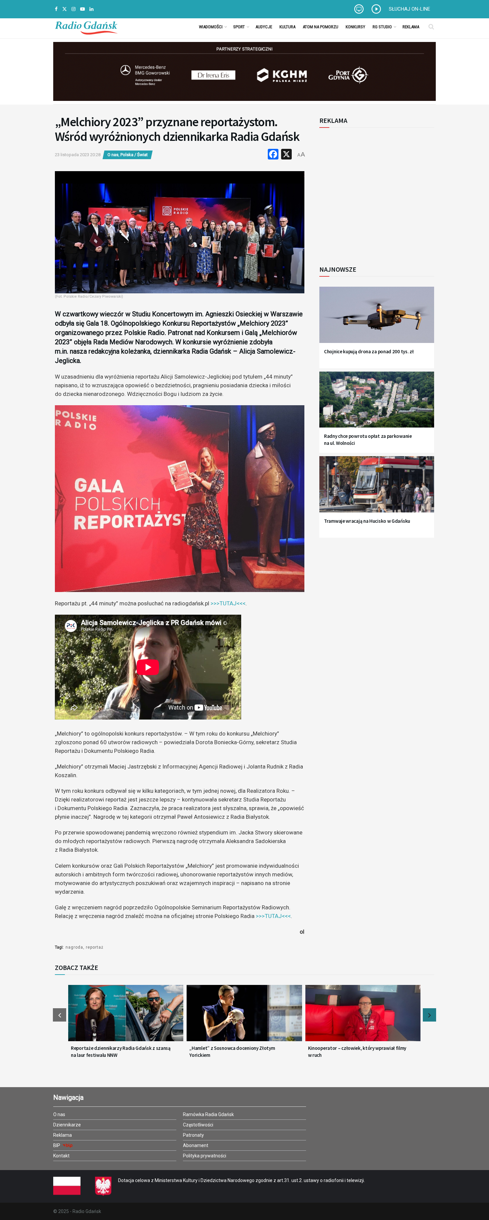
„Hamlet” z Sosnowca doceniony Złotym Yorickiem (232, 1051)
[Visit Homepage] (86, 27)
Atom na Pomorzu (320, 26)
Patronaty (193, 1135)
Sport (239, 26)
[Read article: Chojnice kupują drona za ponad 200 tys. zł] (376, 319)
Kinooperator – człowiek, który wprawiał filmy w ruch (357, 1051)
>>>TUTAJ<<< (228, 603)
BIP (57, 1145)
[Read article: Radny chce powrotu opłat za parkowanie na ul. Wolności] (376, 404)
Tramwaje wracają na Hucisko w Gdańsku (367, 521)
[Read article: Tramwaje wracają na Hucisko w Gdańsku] (376, 488)
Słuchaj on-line (409, 9)
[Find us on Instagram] (74, 9)
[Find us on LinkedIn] (91, 9)
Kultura (287, 26)
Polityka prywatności (204, 1155)
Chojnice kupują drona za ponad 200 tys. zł (368, 351)
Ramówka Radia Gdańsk (208, 1114)
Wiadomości (211, 26)
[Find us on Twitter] (64, 9)
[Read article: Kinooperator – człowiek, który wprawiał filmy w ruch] (362, 1017)
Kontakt (61, 1155)
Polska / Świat (134, 154)
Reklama (411, 26)
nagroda (74, 947)
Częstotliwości (198, 1124)
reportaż (94, 947)
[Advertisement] (374, 193)
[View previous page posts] (59, 1015)
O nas (112, 154)
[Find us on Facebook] (56, 9)
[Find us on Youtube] (82, 9)
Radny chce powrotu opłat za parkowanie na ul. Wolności (368, 439)
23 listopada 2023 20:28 (77, 154)
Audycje (263, 26)
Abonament (195, 1145)
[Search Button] (431, 26)
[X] (286, 155)
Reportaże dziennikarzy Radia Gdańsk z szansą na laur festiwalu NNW (121, 1051)
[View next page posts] (429, 1015)
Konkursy (355, 26)
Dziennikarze (67, 1124)
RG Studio (382, 26)
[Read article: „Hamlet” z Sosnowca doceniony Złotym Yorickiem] (244, 1017)
